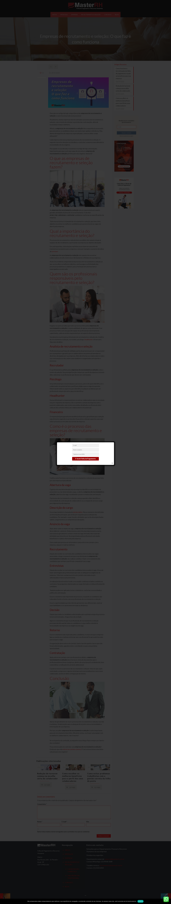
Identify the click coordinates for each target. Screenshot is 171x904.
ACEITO (140, 901)
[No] (169, 901)
